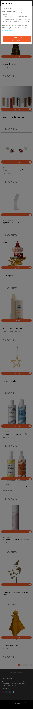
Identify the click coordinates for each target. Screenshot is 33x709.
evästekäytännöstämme (7, 30)
